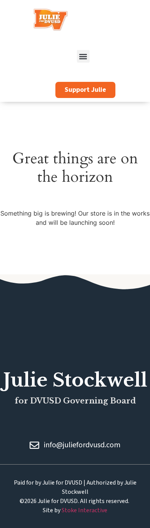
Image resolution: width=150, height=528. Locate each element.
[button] (83, 56)
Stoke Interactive (84, 510)
